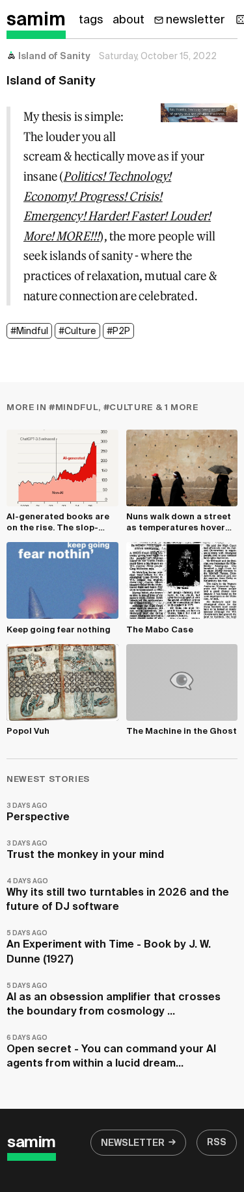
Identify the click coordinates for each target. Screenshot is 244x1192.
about (128, 20)
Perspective (38, 813)
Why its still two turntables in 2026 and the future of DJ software (118, 895)
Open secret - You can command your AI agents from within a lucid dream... (111, 1052)
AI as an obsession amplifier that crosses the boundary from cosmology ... (114, 1000)
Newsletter (133, 1143)
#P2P (118, 331)
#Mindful (29, 331)
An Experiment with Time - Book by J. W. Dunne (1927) (109, 947)
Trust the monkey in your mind (85, 850)
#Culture (77, 331)
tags (91, 20)
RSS (216, 1142)
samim (36, 20)
